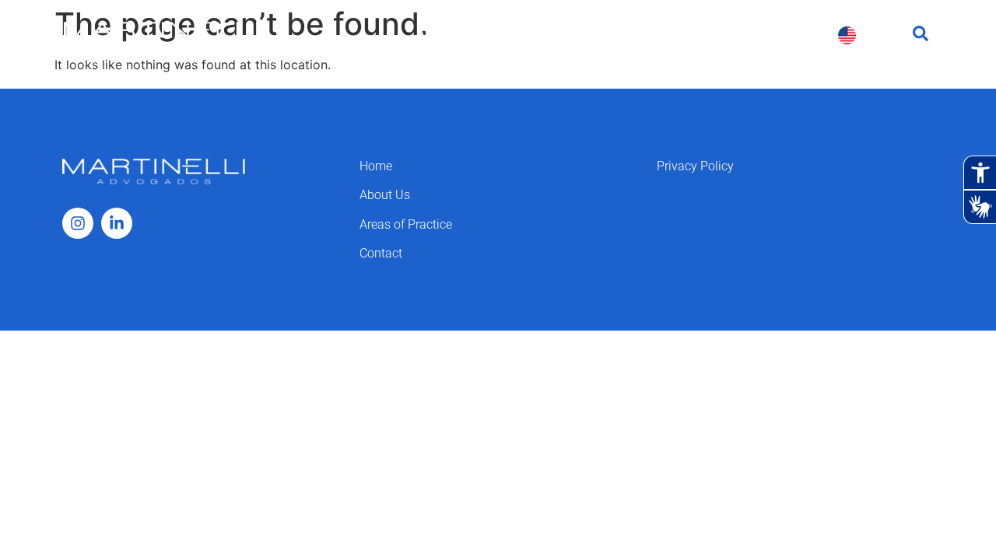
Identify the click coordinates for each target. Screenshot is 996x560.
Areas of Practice (558, 34)
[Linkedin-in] (116, 223)
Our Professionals (679, 34)
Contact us (782, 34)
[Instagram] (77, 223)
